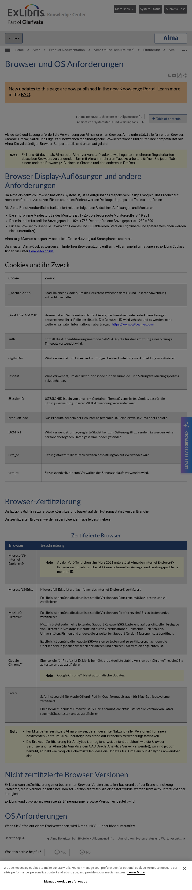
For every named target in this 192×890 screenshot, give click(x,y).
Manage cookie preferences (65, 881)
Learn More (136, 872)
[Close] (184, 868)
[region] (96, 875)
